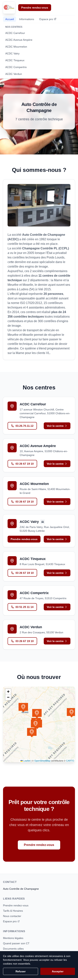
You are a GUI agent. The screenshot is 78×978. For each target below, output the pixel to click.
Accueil (9, 19)
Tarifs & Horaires (13, 910)
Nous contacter (12, 916)
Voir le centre (55, 425)
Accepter (57, 971)
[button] (37, 713)
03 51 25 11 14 (25, 606)
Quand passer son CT (16, 943)
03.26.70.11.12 (25, 425)
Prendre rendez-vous (34, 7)
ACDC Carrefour (15, 32)
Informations (26, 19)
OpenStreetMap (42, 760)
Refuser (21, 971)
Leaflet (26, 760)
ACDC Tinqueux (14, 60)
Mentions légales (13, 938)
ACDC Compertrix (16, 67)
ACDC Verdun (13, 73)
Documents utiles (13, 948)
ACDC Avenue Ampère (18, 39)
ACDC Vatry (12, 53)
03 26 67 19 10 (25, 463)
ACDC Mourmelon (16, 46)
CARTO (70, 760)
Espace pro (46, 19)
